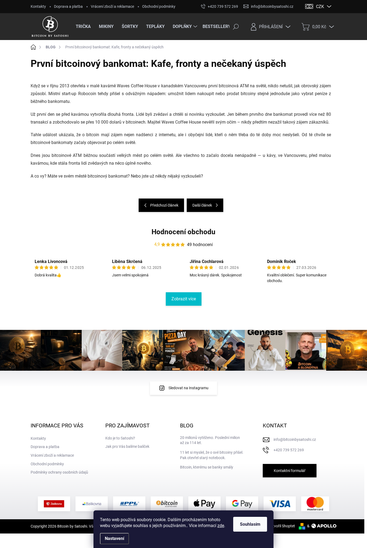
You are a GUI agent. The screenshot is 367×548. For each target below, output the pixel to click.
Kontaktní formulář (289, 470)
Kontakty (38, 6)
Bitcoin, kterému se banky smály (206, 467)
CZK (320, 6)
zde (220, 525)
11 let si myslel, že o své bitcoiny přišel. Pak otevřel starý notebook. (211, 455)
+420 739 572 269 (289, 450)
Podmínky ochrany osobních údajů (59, 472)
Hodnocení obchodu (183, 232)
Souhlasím (250, 524)
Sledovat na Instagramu (188, 388)
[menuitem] (85, 27)
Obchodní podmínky (158, 6)
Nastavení (114, 538)
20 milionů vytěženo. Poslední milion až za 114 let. (210, 440)
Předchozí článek (164, 205)
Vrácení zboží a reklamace (112, 6)
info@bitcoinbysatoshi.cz (295, 439)
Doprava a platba (68, 6)
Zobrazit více (183, 298)
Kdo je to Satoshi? (120, 438)
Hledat (236, 26)
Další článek (202, 205)
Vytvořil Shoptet (281, 526)
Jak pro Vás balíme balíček (127, 446)
